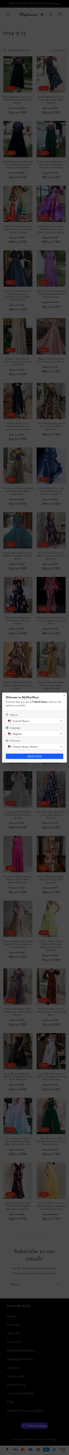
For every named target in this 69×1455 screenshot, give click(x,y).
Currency (15, 740)
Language (15, 727)
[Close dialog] (64, 695)
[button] (34, 721)
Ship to (14, 714)
